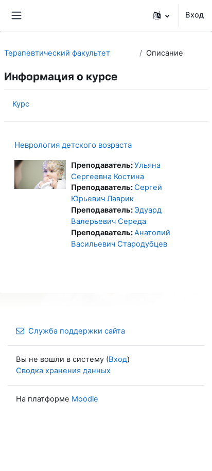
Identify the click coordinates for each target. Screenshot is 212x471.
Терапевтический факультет (57, 53)
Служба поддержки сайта (76, 331)
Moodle (85, 399)
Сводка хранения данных (63, 370)
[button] (161, 15)
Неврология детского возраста (73, 145)
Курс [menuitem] (20, 104)
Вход (194, 15)
